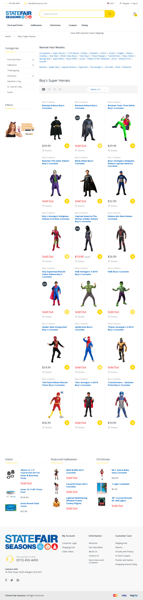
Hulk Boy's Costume (118, 271)
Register (126, 3)
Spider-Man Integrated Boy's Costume (54, 328)
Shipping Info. (121, 543)
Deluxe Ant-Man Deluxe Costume (120, 217)
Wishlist (48, 150)
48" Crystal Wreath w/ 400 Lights (122, 499)
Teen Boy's (84, 56)
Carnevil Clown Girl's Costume (77, 485)
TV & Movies (73, 53)
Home (8, 36)
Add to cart (132, 201)
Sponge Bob (45, 58)
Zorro (114, 58)
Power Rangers (99, 56)
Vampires (94, 53)
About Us (93, 551)
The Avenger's (96, 67)
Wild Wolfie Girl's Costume (75, 471)
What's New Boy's (69, 56)
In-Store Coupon (122, 555)
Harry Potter (71, 58)
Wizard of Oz (125, 58)
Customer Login (69, 543)
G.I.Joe (82, 58)
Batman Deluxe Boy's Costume (53, 106)
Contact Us (94, 555)
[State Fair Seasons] (19, 14)
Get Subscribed (95, 547)
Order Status (68, 551)
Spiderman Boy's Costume (84, 328)
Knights (120, 53)
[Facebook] (6, 580)
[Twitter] (11, 580)
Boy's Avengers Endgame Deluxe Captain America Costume (121, 163)
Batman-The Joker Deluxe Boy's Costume (55, 162)
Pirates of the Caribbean (98, 58)
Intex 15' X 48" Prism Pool (31, 491)
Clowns (112, 53)
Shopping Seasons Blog (126, 564)
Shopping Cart (68, 547)
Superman (83, 67)
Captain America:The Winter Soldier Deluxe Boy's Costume (86, 219)
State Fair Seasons (16, 595)
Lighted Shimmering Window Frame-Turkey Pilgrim (76, 500)
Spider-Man (54, 67)
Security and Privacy (124, 551)
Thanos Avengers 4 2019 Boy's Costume (120, 328)
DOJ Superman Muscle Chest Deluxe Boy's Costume (53, 274)
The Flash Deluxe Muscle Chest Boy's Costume (54, 383)
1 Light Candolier (121, 484)
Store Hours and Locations (96, 561)
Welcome (93, 543)
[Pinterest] (17, 580)
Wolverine (126, 67)
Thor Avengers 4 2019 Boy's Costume (86, 383)
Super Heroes (59, 53)
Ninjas (129, 53)
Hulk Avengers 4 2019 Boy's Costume (86, 273)
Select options (67, 145)
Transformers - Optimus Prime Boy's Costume (121, 383)
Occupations (45, 53)
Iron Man (109, 67)
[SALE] (88, 127)
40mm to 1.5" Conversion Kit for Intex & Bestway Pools (30, 474)
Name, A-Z (96, 89)
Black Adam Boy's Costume (84, 162)
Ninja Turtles (128, 56)
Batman (43, 67)
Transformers (114, 56)
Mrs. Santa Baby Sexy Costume (120, 471)
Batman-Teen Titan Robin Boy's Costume (121, 106)
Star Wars (54, 56)
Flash (117, 67)
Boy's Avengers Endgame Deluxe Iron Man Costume (55, 217)
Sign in (135, 3)
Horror (103, 53)
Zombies (43, 56)
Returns (118, 547)
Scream (42, 61)
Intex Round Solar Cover (30, 504)
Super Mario (58, 58)
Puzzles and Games (124, 560)
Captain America (68, 67)
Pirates (84, 53)
